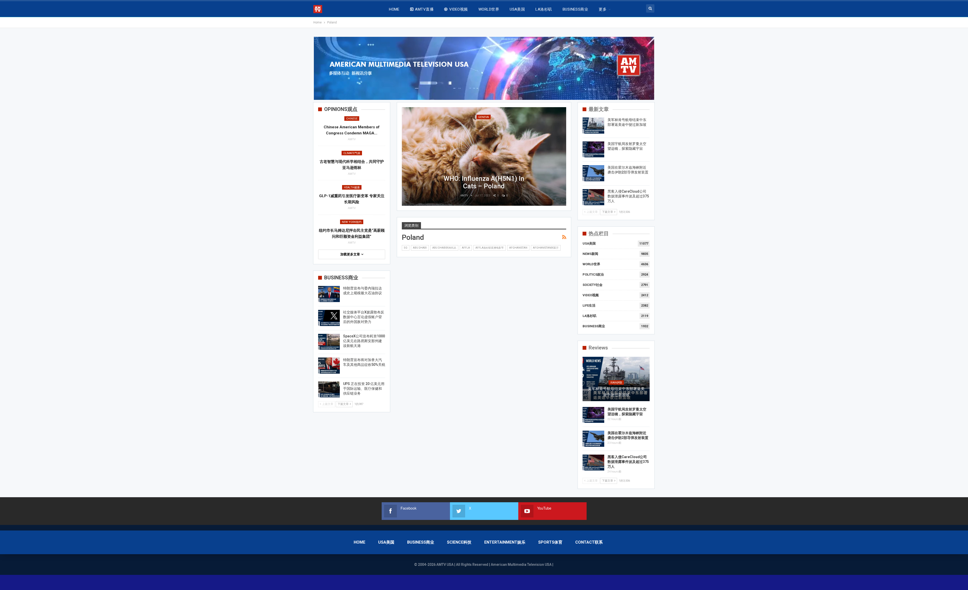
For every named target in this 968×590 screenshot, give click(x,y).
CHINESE (351, 118)
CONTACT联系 (589, 542)
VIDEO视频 (458, 9)
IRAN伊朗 (616, 382)
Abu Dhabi (420, 247)
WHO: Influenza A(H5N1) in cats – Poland (484, 182)
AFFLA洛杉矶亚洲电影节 (489, 247)
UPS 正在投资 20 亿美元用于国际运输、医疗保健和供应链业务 (363, 388)
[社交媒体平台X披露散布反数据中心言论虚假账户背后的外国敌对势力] (329, 318)
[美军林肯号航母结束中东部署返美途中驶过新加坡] (593, 125)
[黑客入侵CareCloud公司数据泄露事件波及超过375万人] (593, 197)
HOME (394, 9)
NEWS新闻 (590, 254)
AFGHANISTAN (518, 247)
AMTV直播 (424, 9)
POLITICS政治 (593, 274)
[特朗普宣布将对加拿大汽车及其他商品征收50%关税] (329, 366)
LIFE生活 (589, 305)
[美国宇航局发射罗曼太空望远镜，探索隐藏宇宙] (593, 149)
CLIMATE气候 (351, 153)
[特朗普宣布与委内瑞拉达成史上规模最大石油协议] (329, 294)
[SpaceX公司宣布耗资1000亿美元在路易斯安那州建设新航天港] (329, 342)
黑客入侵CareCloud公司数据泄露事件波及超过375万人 (628, 196)
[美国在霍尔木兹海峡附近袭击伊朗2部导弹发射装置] (593, 173)
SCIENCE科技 (459, 542)
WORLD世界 (488, 9)
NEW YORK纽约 (351, 222)
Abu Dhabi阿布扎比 (444, 247)
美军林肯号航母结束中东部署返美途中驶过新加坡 (616, 392)
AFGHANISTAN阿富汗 (546, 247)
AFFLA (466, 247)
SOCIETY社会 (592, 285)
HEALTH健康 (352, 187)
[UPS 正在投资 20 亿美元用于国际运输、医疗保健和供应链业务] (329, 389)
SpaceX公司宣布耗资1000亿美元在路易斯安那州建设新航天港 (364, 341)
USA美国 (517, 9)
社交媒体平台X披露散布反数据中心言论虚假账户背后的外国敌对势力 (363, 317)
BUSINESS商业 (575, 9)
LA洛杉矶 (543, 9)
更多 (603, 9)
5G (405, 247)
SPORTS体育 (550, 542)
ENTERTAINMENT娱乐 (504, 542)
